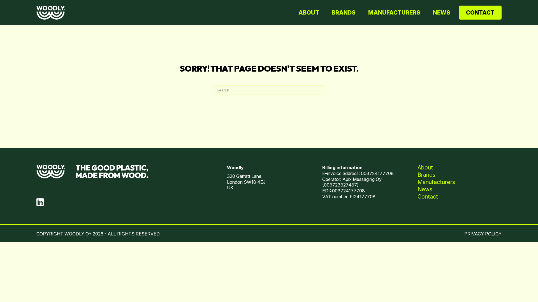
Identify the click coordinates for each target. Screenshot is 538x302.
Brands (344, 12)
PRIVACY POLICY (483, 234)
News (441, 12)
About (308, 12)
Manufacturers (394, 12)
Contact (480, 12)
